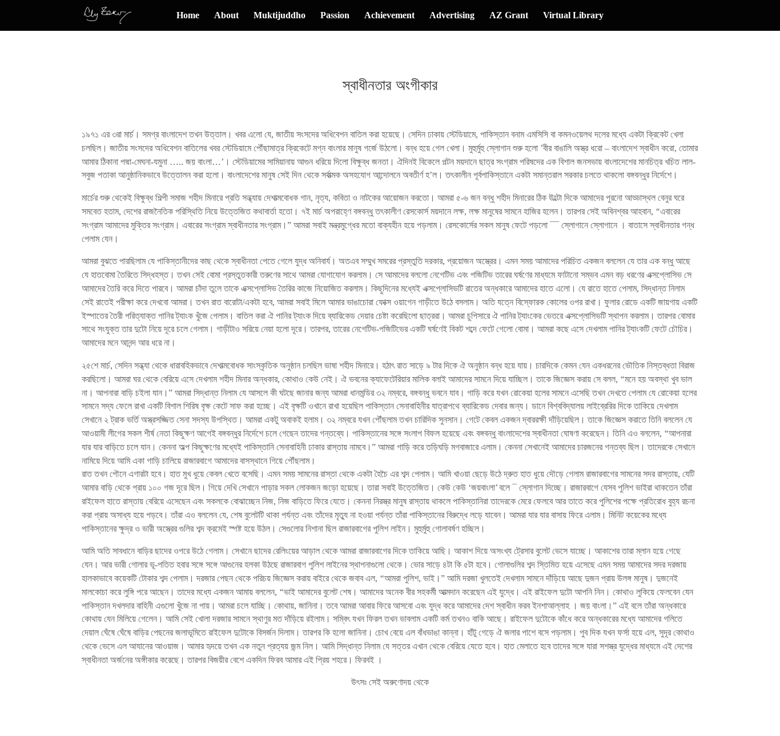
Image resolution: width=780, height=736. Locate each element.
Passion (334, 15)
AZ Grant (508, 15)
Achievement (389, 15)
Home (187, 15)
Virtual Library (573, 15)
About (226, 15)
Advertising (452, 15)
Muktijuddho (279, 15)
